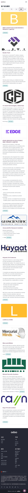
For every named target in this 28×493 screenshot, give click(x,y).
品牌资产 (17, 452)
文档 (2, 441)
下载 (16, 439)
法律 (16, 465)
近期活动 (17, 458)
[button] (26, 2)
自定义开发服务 (4, 456)
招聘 (16, 456)
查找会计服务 (4, 460)
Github (16, 441)
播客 (16, 459)
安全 (16, 466)
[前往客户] (14, 19)
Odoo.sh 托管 (4, 451)
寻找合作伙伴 (4, 463)
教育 (2, 458)
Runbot (16, 443)
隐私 (19, 465)
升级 (2, 455)
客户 (16, 463)
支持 (2, 453)
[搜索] (11, 9)
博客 (16, 461)
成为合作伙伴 (4, 464)
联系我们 (17, 454)
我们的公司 (17, 451)
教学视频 (3, 439)
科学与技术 (5, 32)
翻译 (16, 445)
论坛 (2, 442)
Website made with (12, 491)
